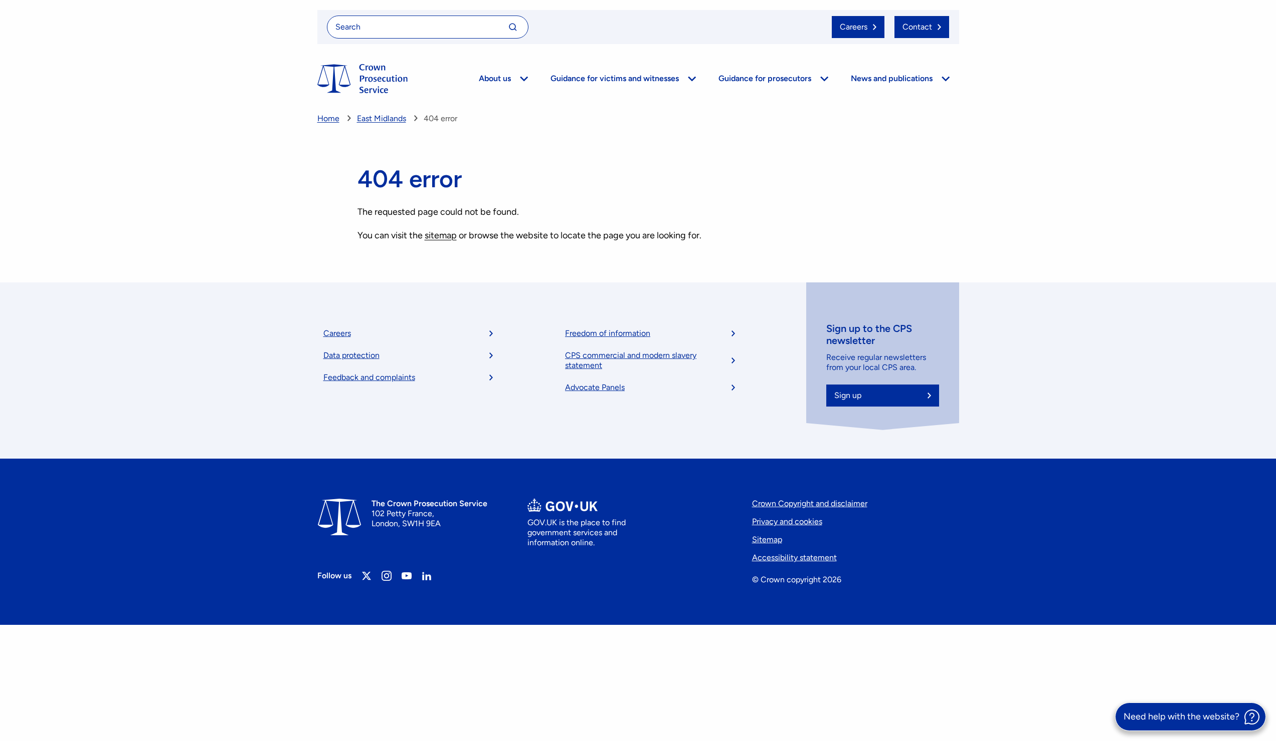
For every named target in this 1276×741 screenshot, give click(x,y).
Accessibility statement (794, 557)
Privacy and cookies (787, 521)
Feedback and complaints (369, 377)
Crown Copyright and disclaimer (809, 503)
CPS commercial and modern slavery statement (630, 360)
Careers (337, 333)
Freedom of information (607, 333)
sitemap (441, 235)
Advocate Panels (595, 387)
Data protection (351, 355)
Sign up (847, 395)
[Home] (362, 78)
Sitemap (767, 539)
